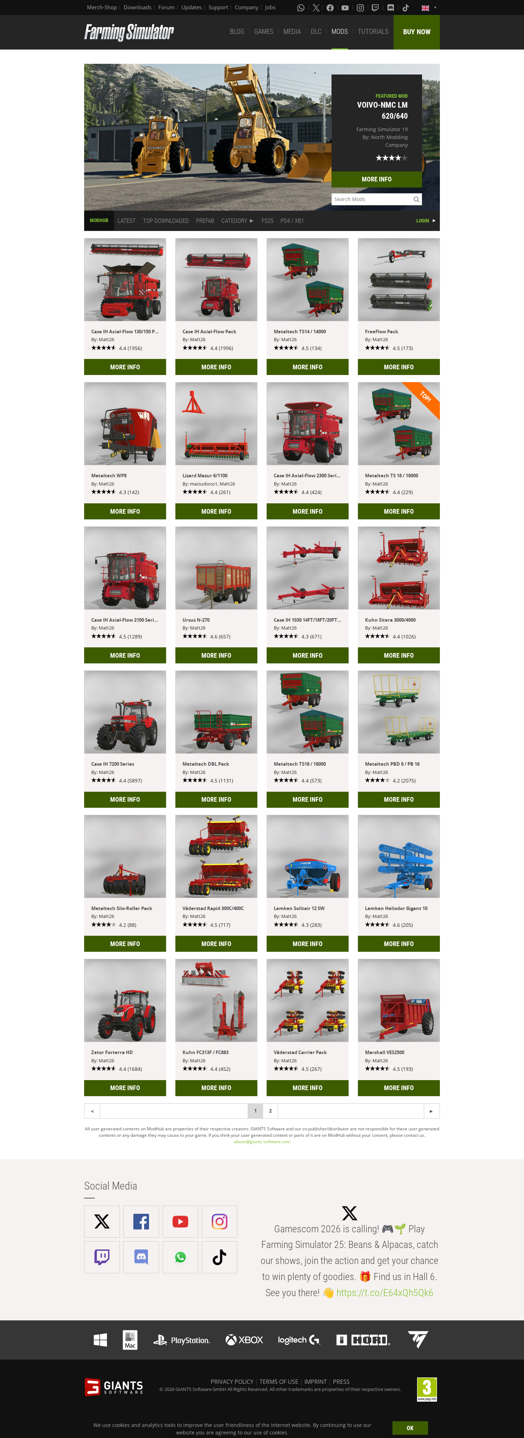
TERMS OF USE (279, 1382)
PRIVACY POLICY (232, 1382)
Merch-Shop (102, 7)
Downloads (137, 7)
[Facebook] (331, 7)
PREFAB (205, 220)
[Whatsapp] (301, 7)
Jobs (270, 7)
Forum (166, 7)
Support (218, 7)
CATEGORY (234, 220)
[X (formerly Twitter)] (316, 7)
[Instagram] (361, 7)
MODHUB (99, 220)
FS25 (267, 220)
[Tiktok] (406, 7)
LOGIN (422, 221)
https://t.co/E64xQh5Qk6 (385, 1293)
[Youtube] (345, 7)
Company (246, 7)
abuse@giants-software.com (262, 1142)
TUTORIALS (373, 31)
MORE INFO (377, 179)
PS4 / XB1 (292, 220)
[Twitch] (376, 7)
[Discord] (391, 7)
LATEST (127, 220)
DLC (316, 31)
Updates (191, 7)
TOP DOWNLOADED (166, 220)
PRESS (341, 1382)
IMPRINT (315, 1382)
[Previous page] (432, 1111)
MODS (340, 31)
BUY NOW (417, 31)
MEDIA (292, 31)
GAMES (263, 31)
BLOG (237, 31)
